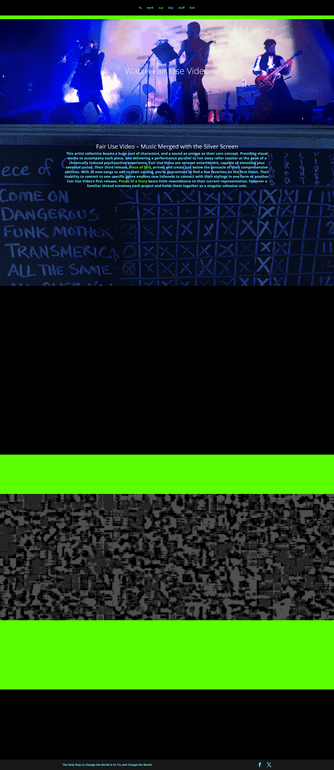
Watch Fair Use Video (167, 71)
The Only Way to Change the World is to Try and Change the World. (107, 765)
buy (170, 7)
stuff (181, 7)
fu (140, 7)
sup (160, 7)
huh (192, 7)
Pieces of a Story (133, 181)
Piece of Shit (140, 167)
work (150, 7)
